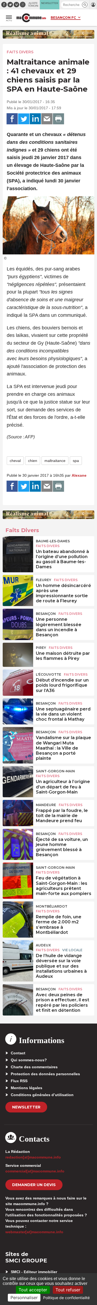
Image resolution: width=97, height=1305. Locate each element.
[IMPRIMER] (58, 119)
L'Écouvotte (48, 674)
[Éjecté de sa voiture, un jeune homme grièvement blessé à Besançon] (18, 841)
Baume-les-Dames (53, 541)
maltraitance (54, 460)
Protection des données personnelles (45, 1074)
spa (76, 460)
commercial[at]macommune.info (34, 1171)
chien (32, 460)
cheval (15, 460)
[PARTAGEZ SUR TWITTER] (23, 119)
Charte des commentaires (34, 1067)
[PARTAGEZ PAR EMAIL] (46, 119)
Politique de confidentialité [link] (66, 1297)
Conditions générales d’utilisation (42, 1095)
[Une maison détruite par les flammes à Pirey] (18, 655)
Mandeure (46, 805)
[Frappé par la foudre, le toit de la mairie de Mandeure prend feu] (18, 812)
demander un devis (34, 1184)
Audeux (43, 945)
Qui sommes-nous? (29, 1060)
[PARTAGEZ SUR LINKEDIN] (35, 119)
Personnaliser (24, 1297)
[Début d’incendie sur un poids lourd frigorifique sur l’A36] (18, 682)
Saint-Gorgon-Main (55, 771)
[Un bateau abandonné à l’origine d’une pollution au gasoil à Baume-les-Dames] (18, 548)
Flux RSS (19, 1081)
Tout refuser (68, 1289)
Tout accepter (33, 1289)
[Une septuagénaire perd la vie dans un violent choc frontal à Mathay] (18, 710)
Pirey (41, 648)
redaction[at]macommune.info (33, 1157)
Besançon (46, 614)
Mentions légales (26, 1088)
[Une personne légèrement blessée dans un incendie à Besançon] (18, 621)
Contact (18, 1053)
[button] (85, 4)
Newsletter (26, 1107)
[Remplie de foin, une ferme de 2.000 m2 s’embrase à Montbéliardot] (18, 913)
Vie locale (72, 950)
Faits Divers (20, 52)
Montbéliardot (51, 906)
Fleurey (43, 580)
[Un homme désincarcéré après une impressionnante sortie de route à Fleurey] (18, 587)
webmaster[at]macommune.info (34, 1232)
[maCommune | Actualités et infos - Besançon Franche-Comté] (31, 18)
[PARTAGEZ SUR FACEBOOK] (12, 119)
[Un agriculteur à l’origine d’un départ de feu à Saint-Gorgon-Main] (18, 778)
